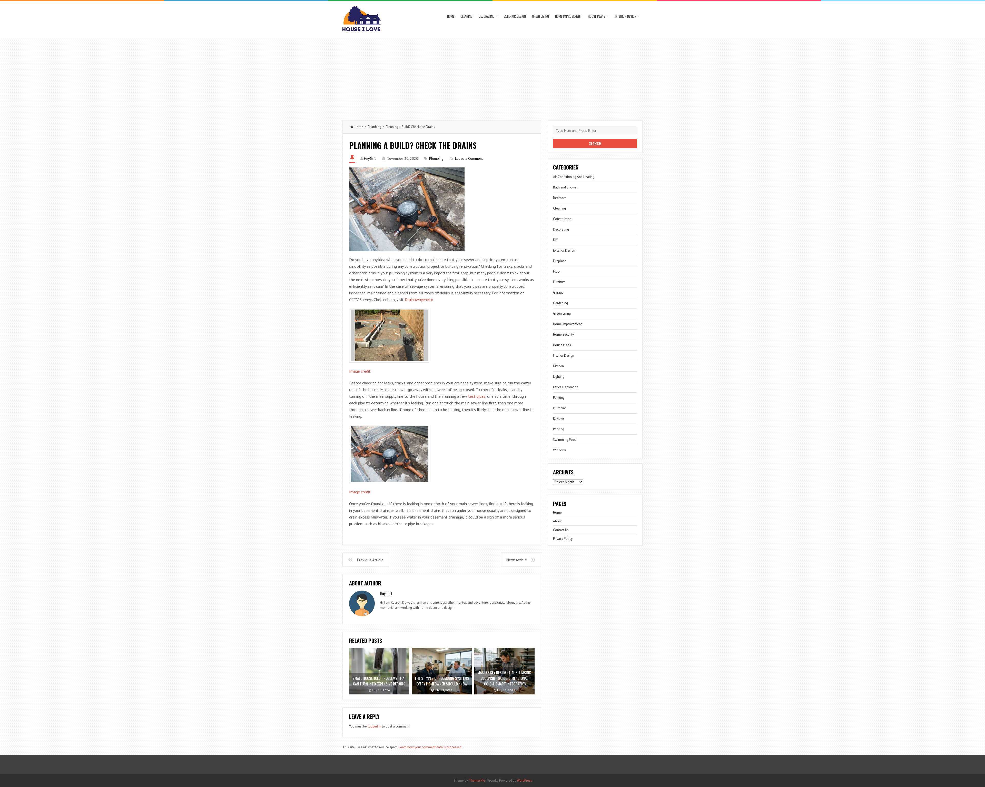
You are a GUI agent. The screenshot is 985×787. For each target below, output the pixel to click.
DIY (555, 240)
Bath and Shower (565, 187)
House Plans (596, 16)
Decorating (487, 16)
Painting (559, 397)
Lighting (558, 376)
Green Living (540, 16)
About (557, 521)
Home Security (563, 334)
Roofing (558, 429)
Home (450, 16)
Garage (558, 292)
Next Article (516, 559)
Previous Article (370, 559)
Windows (559, 450)
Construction (562, 219)
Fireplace (559, 261)
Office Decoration (565, 387)
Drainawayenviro (419, 299)
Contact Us (561, 530)
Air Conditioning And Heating (573, 177)
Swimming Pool (564, 439)
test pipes (476, 396)
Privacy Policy (563, 538)
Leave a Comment (469, 158)
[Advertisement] (492, 77)
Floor (557, 271)
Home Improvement (568, 16)
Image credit (360, 371)
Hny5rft (370, 158)
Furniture (559, 282)
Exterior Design (515, 16)
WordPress (524, 780)
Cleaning (466, 16)
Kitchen (558, 366)
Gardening (560, 303)
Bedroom (560, 198)
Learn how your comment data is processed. (430, 747)
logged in (374, 726)
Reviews (559, 418)
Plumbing (374, 127)
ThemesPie (477, 780)
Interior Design (625, 16)
